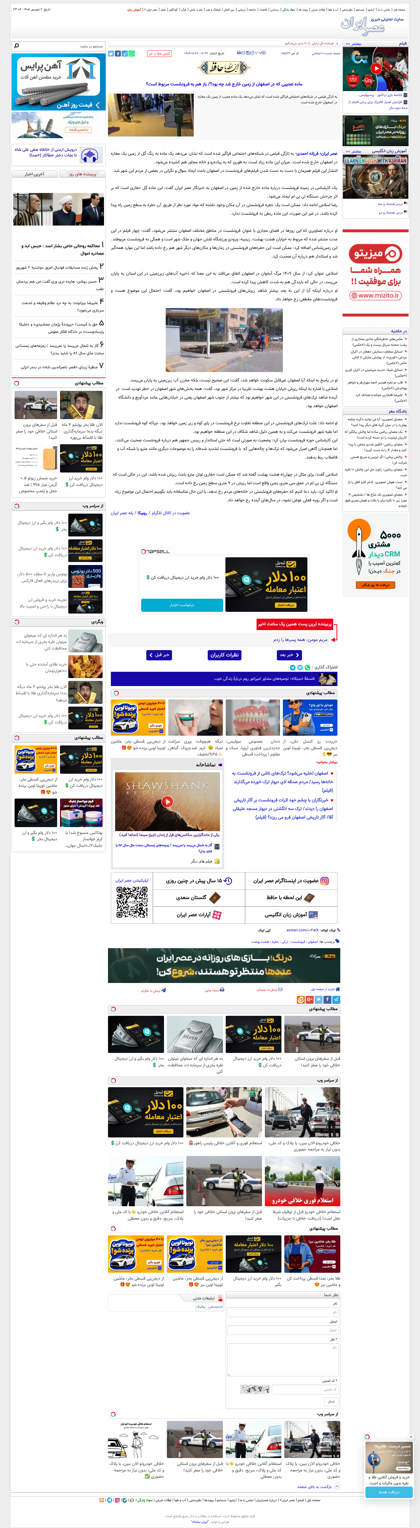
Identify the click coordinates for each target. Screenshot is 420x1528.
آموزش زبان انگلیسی (286, 915)
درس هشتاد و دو (391, 213)
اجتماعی (316, 53)
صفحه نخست (332, 53)
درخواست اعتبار (182, 605)
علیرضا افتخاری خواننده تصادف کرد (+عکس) (381, 398)
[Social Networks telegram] (293, 668)
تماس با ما (384, 10)
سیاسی (274, 10)
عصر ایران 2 (150, 10)
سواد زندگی (288, 10)
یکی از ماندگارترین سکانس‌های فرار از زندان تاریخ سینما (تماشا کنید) (169, 835)
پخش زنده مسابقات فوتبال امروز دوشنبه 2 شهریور (57, 267)
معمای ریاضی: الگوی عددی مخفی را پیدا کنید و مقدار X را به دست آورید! (378, 447)
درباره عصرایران (266, 1500)
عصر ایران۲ (287, 1500)
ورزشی (241, 10)
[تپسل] (143, 551)
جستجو (360, 10)
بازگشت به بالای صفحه (315, 1487)
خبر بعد (286, 655)
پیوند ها (303, 10)
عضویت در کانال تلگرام (171, 513)
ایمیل (333, 1321)
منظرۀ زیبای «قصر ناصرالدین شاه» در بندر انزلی (59, 367)
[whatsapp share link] (132, 54)
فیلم (163, 10)
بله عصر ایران (122, 513)
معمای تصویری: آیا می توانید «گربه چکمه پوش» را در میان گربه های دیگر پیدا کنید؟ (377, 422)
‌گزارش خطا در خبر (159, 54)
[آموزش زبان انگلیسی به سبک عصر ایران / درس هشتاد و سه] (375, 177)
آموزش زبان (134, 10)
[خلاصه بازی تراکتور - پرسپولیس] (375, 69)
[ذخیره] (248, 53)
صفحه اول (399, 10)
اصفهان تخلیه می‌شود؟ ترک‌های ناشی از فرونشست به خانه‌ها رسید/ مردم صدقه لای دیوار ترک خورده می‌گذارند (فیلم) (282, 782)
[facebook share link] (118, 54)
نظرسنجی (347, 10)
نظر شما (331, 1295)
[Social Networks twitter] (300, 668)
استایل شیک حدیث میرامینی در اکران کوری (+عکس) (376, 372)
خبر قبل (162, 655)
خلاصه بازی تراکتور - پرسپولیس (381, 95)
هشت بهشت (260, 941)
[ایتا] (301, 1000)
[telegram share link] (125, 54)
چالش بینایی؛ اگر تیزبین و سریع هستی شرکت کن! (379, 460)
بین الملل (229, 10)
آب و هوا (333, 10)
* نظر (333, 1339)
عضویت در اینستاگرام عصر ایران (286, 881)
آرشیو (371, 10)
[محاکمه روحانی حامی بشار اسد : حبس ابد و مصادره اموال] (58, 209)
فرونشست (298, 941)
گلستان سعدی (191, 898)
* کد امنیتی (329, 1381)
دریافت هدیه (389, 1492)
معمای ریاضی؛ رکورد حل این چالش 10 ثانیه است (376, 472)
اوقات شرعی (318, 10)
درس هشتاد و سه (390, 204)
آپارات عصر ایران (194, 915)
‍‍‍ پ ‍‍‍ (258, 52)
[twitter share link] (111, 54)
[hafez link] (224, 67)
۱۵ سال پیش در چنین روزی (194, 881)
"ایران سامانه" (200, 1522)
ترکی (285, 941)
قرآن (183, 10)
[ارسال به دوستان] (243, 53)
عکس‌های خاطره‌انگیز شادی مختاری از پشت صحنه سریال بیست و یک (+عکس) (379, 342)
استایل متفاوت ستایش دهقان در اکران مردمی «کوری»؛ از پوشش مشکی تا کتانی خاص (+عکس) (379, 357)
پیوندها (209, 1500)
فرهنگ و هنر (213, 10)
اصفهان (313, 941)
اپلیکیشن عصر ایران (131, 880)
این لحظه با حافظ (284, 898)
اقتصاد (263, 10)
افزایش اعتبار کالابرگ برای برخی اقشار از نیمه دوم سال (378, 105)
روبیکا (142, 513)
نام (335, 1303)
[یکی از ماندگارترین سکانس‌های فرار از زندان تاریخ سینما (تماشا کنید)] (167, 801)
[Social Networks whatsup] (308, 668)
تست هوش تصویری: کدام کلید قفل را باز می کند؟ (377, 485)
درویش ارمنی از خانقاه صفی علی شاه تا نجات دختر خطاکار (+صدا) (46, 152)
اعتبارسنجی (216, 1306)
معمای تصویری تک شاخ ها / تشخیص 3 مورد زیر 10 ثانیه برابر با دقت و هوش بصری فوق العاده (376, 500)
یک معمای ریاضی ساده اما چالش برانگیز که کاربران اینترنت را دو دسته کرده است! (376, 434)
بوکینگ (200, 1306)
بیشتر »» (353, 43)
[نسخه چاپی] (239, 53)
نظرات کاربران (225, 655)
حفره (275, 941)
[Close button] (411, 1437)
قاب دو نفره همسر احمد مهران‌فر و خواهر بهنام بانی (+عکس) (377, 385)
